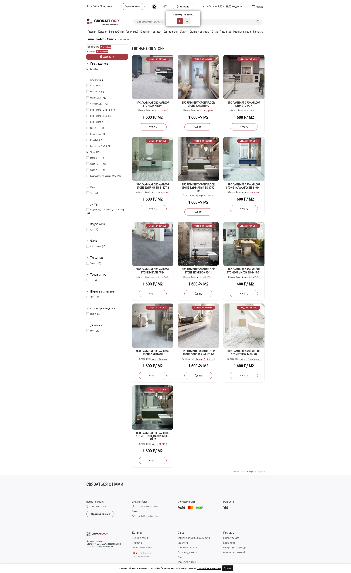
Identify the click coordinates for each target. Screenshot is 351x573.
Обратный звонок (133, 6)
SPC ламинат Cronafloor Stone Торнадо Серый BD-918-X (152, 436)
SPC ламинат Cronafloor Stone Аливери (152, 104)
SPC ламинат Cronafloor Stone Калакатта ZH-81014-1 (244, 186)
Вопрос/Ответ (116, 32)
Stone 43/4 (103, 51)
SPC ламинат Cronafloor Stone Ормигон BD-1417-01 (244, 271)
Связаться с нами (187, 562)
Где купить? (132, 32)
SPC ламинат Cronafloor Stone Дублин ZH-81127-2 (152, 186)
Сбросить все (108, 56)
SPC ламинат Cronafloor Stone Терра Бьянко (243, 353)
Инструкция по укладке (235, 547)
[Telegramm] (165, 6)
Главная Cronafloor (96, 39)
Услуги (183, 32)
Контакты (258, 32)
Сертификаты (171, 32)
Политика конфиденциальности (194, 537)
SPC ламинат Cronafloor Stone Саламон (152, 353)
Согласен (227, 568)
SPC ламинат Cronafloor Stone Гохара (243, 104)
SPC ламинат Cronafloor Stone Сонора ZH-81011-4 (198, 353)
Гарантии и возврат (150, 32)
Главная (92, 32)
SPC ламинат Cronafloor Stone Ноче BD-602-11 (198, 271)
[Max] (154, 7)
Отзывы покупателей (234, 552)
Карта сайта (229, 542)
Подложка (225, 32)
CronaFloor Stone (124, 39)
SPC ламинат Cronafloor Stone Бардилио (198, 104)
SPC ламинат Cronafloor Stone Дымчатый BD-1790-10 (198, 187)
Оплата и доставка (199, 32)
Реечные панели (242, 32)
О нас (215, 32)
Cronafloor (107, 47)
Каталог (102, 32)
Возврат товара (231, 537)
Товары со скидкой (142, 547)
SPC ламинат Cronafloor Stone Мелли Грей (152, 271)
